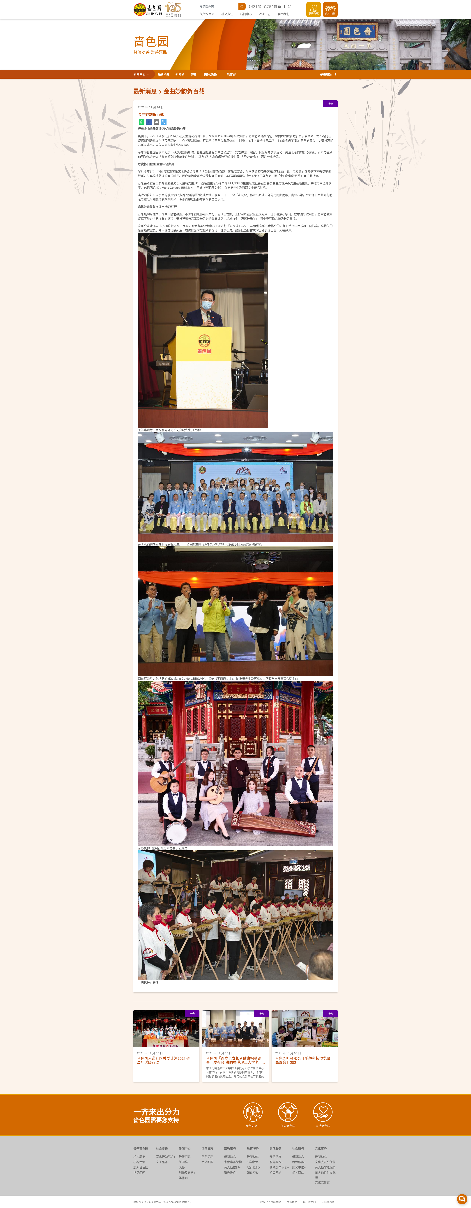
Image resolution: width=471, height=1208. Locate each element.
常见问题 (139, 1172)
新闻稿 (180, 74)
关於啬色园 (207, 14)
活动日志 (264, 14)
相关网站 (275, 1172)
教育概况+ (253, 1167)
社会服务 (298, 1148)
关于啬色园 (140, 1148)
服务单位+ (299, 1167)
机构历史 (139, 1156)
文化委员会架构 (325, 1162)
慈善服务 (326, 74)
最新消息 (164, 74)
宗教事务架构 (233, 1162)
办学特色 (253, 1162)
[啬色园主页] (147, 8)
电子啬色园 (309, 1202)
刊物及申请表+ (279, 1167)
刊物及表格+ (187, 1172)
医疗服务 (275, 1148)
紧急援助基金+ (165, 1156)
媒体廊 (231, 74)
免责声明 (292, 1202)
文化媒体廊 (322, 1182)
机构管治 (139, 1162)
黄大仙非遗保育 (325, 1167)
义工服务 (162, 1162)
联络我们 (283, 14)
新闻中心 (246, 14)
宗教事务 (230, 1148)
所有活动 (207, 1156)
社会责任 (227, 14)
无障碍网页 (328, 1202)
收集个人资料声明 (270, 1202)
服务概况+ (276, 1162)
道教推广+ (231, 1172)
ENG (252, 6)
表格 (193, 74)
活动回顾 (207, 1162)
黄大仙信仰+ (232, 1167)
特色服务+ (299, 1162)
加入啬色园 (140, 1167)
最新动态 (230, 1156)
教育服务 (253, 1148)
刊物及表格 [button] (209, 74)
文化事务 (321, 1148)
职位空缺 (253, 1172)
